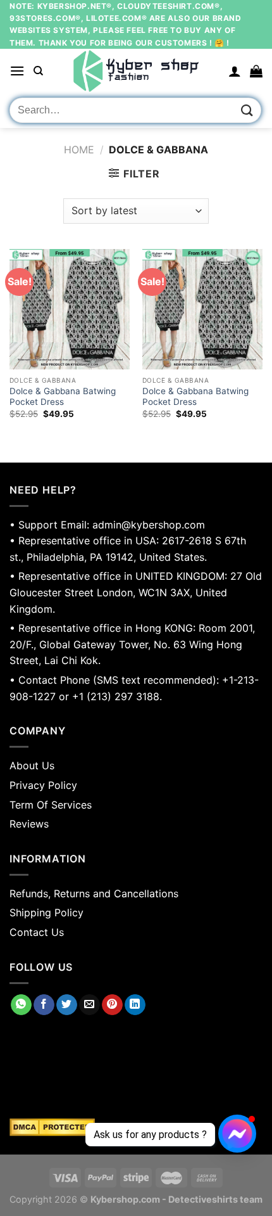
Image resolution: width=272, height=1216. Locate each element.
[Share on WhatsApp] (21, 1005)
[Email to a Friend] (89, 1005)
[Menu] (17, 70)
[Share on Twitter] (66, 1005)
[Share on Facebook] (44, 1005)
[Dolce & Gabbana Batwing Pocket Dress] (69, 309)
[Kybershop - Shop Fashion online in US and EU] (136, 71)
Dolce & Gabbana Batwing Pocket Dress (62, 396)
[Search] (38, 71)
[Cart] (256, 71)
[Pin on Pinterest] (112, 1005)
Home (79, 149)
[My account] (234, 71)
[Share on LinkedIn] (135, 1005)
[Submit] (247, 110)
